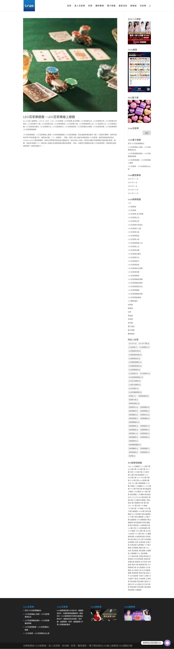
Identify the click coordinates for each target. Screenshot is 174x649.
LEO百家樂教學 (111, 126)
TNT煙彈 (143, 505)
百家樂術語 (144, 434)
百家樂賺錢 (133, 449)
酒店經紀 (147, 494)
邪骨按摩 (135, 573)
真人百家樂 (79, 6)
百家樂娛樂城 (143, 396)
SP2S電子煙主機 (136, 489)
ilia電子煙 (133, 475)
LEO (52, 121)
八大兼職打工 (137, 466)
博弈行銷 (135, 564)
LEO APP (132, 343)
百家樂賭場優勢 (135, 445)
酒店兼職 (133, 494)
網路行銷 (142, 548)
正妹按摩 (142, 578)
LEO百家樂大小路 (33, 124)
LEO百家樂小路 (72, 124)
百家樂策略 (133, 430)
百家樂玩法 (144, 415)
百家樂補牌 (133, 437)
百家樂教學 (144, 407)
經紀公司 (136, 539)
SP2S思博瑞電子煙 (143, 528)
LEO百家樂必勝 (133, 250)
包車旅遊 (133, 545)
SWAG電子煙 (140, 531)
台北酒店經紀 (143, 497)
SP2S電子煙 (137, 472)
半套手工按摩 (144, 576)
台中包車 (143, 562)
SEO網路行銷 (125, 645)
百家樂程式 (144, 426)
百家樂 (143, 6)
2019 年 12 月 (133, 190)
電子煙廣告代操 (137, 503)
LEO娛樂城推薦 (135, 362)
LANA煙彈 (137, 491)
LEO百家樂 (59, 121)
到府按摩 (140, 587)
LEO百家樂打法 (45, 126)
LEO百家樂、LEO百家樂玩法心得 (37, 633)
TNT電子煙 (136, 505)
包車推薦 (147, 539)
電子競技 (131, 326)
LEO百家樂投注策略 (84, 126)
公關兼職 (133, 553)
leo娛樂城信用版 (135, 355)
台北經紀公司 (140, 584)
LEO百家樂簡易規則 (135, 283)
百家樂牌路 (144, 411)
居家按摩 (133, 587)
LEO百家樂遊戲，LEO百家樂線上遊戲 (49, 117)
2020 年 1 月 (132, 186)
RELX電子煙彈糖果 (138, 483)
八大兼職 (140, 494)
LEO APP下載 (144, 343)
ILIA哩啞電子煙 (144, 525)
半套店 (135, 578)
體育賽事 (100, 6)
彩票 (90, 6)
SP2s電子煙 (134, 480)
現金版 (130, 315)
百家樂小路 (133, 400)
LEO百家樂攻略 (98, 126)
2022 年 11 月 (133, 179)
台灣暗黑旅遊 (140, 536)
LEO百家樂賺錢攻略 (135, 294)
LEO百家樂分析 (98, 121)
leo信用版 (133, 347)
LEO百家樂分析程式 (135, 225)
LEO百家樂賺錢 (133, 290)
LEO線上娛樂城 (135, 385)
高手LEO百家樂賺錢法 (136, 143)
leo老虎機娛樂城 (135, 392)
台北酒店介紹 (137, 570)
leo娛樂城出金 (134, 359)
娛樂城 (133, 6)
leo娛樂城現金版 (135, 366)
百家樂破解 (133, 426)
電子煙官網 (134, 525)
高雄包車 (147, 559)
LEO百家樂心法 (100, 124)
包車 (142, 539)
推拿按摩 (131, 536)
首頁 (69, 6)
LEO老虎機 (133, 389)
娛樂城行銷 (143, 564)
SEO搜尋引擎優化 (139, 500)
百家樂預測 (144, 452)
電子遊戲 (111, 6)
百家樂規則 (144, 437)
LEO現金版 (133, 374)
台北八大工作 (133, 497)
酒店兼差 (135, 550)
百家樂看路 (144, 418)
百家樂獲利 (133, 415)
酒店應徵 (142, 550)
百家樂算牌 (144, 430)
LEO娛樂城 (132, 206)
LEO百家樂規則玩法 (135, 286)
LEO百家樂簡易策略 (135, 279)
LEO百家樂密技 (59, 124)
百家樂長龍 (133, 452)
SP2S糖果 (131, 531)
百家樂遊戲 (144, 449)
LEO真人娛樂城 (31, 121)
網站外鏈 (135, 556)
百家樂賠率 (133, 441)
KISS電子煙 (141, 469)
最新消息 (123, 6)
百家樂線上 (133, 434)
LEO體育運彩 (133, 301)
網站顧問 (140, 475)
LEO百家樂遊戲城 (29, 129)
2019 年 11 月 (133, 193)
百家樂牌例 (133, 411)
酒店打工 (147, 581)
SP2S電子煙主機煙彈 (135, 517)
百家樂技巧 (133, 407)
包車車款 (142, 542)
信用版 (130, 304)
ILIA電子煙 (146, 466)
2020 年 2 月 (132, 182)
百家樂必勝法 (134, 403)
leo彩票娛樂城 (134, 370)
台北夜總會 (141, 567)
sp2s (129, 466)
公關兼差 (138, 590)
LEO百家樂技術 (70, 126)
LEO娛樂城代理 (135, 351)
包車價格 (131, 542)
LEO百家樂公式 (86, 121)
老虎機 (130, 323)
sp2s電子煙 (132, 469)
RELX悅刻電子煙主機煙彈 (141, 514)
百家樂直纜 (133, 418)
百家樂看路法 (134, 422)
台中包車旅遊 (138, 559)
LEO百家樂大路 (47, 124)
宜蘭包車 (131, 562)
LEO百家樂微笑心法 (86, 124)
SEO (147, 548)
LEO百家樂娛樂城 (136, 377)
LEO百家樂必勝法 (32, 126)
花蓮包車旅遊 (144, 556)
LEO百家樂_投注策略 (72, 121)
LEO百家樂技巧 (58, 126)
